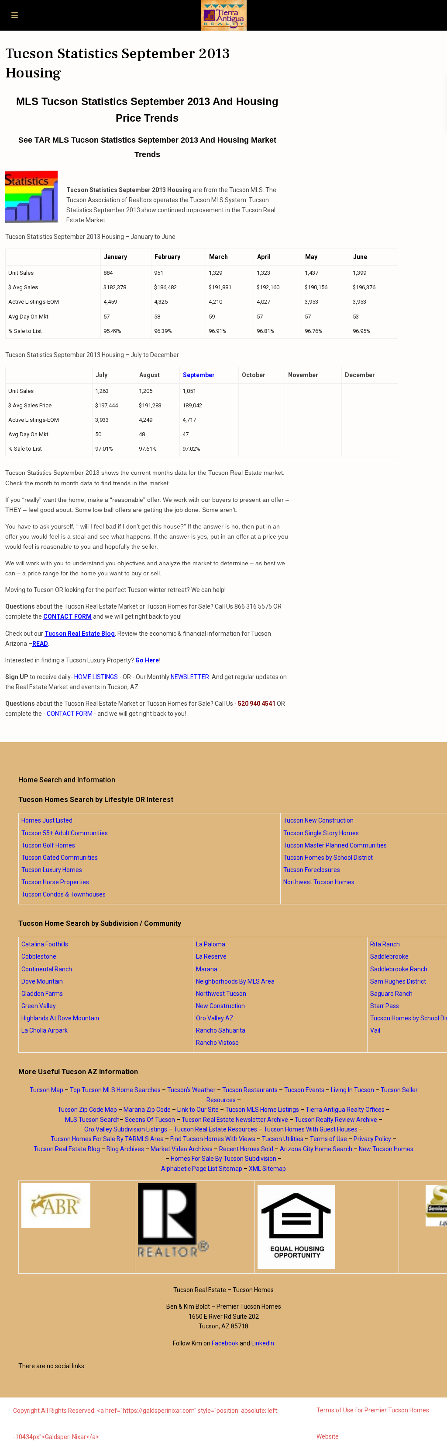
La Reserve (211, 956)
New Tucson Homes (386, 1148)
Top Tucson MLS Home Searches (115, 1089)
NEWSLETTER (190, 676)
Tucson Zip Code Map (87, 1109)
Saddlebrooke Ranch (398, 969)
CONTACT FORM (70, 713)
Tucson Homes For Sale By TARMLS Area (107, 1138)
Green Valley (38, 1005)
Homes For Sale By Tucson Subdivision (223, 1158)
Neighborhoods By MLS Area (235, 981)
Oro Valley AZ (215, 1018)
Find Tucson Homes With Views (212, 1138)
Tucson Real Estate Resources (215, 1129)
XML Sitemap (267, 1168)
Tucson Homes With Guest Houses (311, 1129)
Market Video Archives (182, 1148)
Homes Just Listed (46, 820)
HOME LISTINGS (96, 676)
